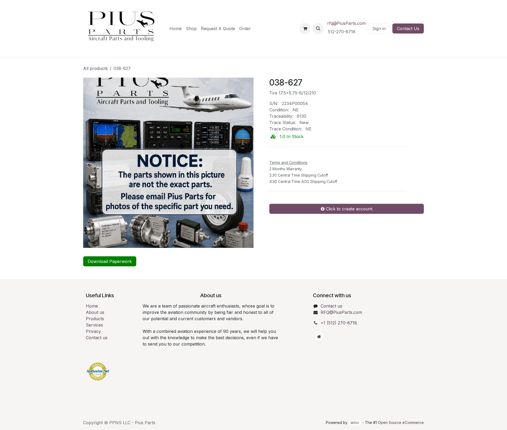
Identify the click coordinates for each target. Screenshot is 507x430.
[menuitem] (175, 28)
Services (94, 325)
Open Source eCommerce (401, 422)
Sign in (379, 28)
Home (92, 306)
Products (95, 318)
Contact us (96, 337)
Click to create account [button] (348, 208)
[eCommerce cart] (305, 28)
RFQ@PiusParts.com (341, 312)
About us (95, 312)
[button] (318, 28)
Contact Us (408, 28)
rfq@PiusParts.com (346, 23)
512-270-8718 (342, 31)
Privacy (93, 331)
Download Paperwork (110, 261)
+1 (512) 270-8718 (339, 322)
